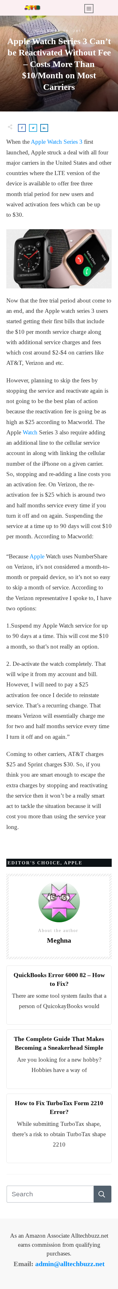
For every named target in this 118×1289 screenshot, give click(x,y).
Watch (30, 432)
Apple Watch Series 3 (56, 141)
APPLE (73, 862)
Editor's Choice (34, 862)
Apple (37, 556)
